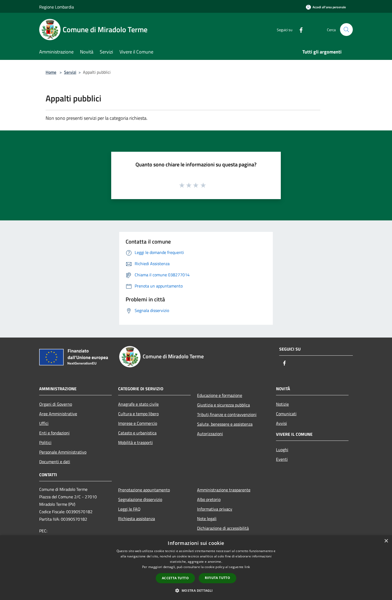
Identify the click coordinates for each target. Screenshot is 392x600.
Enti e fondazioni (54, 433)
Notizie (282, 404)
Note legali (207, 518)
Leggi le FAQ (129, 509)
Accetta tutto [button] (175, 578)
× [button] (386, 541)
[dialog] (196, 567)
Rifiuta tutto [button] (217, 578)
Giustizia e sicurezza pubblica (223, 405)
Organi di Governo (55, 404)
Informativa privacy (214, 509)
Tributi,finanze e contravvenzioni (227, 414)
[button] (196, 590)
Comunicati (286, 413)
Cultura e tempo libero (138, 413)
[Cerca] (346, 29)
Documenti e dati (54, 461)
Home (51, 72)
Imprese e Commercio (137, 423)
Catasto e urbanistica (137, 433)
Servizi (70, 72)
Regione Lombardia (56, 7)
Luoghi (282, 449)
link (247, 567)
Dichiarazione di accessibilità (223, 528)
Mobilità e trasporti (135, 442)
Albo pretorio (209, 499)
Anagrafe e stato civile (138, 404)
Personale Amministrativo (62, 452)
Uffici (44, 423)
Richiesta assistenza (136, 518)
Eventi (282, 459)
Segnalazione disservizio (140, 499)
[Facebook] (299, 29)
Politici (45, 442)
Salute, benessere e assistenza (225, 424)
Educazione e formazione (219, 395)
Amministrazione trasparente (223, 490)
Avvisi (281, 423)
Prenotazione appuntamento (144, 490)
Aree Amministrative (58, 413)
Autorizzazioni (210, 433)
